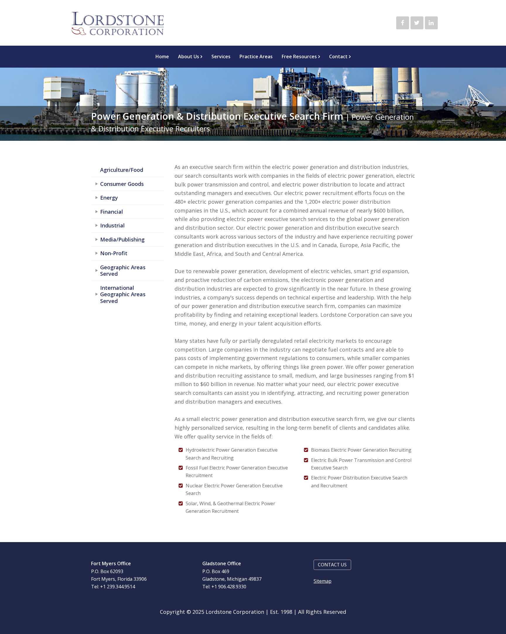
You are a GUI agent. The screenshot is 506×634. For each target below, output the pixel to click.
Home (162, 56)
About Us (188, 56)
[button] (332, 565)
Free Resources (299, 56)
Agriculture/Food (121, 169)
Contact (338, 56)
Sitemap (322, 581)
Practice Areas (256, 56)
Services (220, 56)
